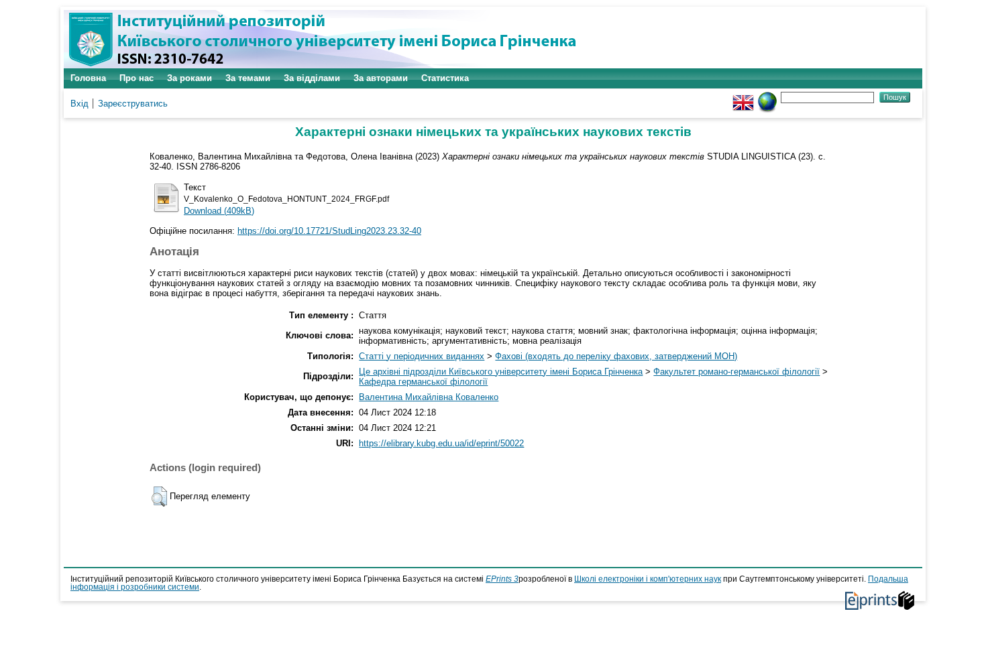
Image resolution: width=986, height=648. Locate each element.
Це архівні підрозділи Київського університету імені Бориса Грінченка (501, 372)
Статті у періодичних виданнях (421, 356)
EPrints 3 (502, 579)
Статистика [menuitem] (445, 78)
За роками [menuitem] (189, 78)
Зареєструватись (133, 104)
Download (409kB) (219, 211)
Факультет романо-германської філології (736, 372)
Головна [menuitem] (88, 78)
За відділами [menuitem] (312, 78)
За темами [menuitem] (247, 78)
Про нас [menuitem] (136, 78)
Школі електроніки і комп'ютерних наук (647, 579)
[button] (159, 497)
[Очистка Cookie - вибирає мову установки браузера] (767, 97)
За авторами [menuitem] (380, 78)
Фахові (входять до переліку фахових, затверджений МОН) (616, 356)
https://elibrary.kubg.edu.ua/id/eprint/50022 (441, 443)
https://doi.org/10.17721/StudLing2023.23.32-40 (329, 231)
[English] (743, 97)
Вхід (79, 104)
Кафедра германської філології (423, 382)
